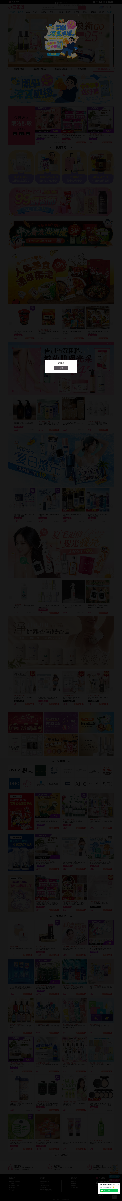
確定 (61, 368)
